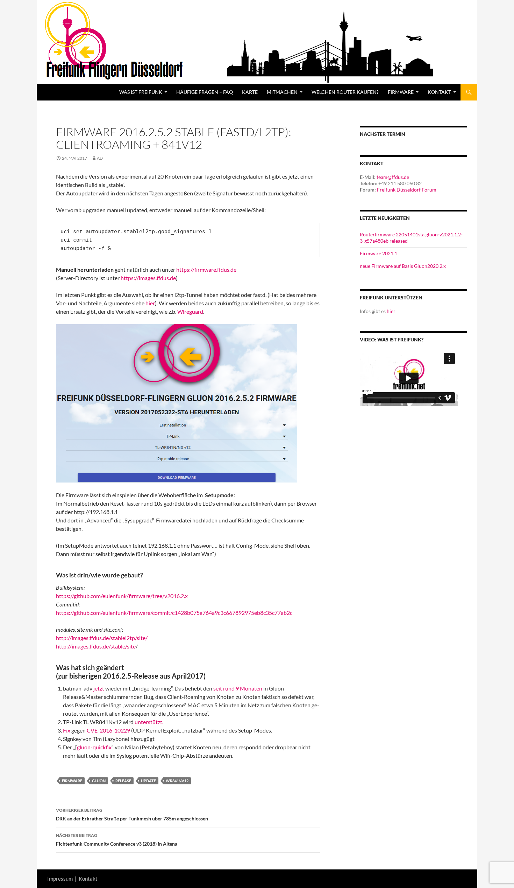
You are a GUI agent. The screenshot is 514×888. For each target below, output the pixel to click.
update (148, 780)
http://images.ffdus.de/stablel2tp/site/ (102, 637)
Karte (250, 92)
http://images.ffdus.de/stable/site (96, 646)
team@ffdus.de (393, 177)
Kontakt (88, 878)
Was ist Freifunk (140, 92)
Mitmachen (282, 92)
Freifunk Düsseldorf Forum (406, 190)
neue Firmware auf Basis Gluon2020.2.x (403, 266)
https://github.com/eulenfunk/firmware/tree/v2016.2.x (122, 595)
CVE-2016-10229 (108, 730)
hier (150, 303)
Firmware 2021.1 (378, 253)
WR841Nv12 (177, 780)
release (123, 780)
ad (100, 158)
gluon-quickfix (94, 747)
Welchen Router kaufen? (345, 92)
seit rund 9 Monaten (238, 688)
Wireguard (190, 311)
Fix (66, 730)
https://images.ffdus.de (148, 278)
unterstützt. (149, 722)
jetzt (99, 688)
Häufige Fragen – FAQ (204, 92)
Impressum (60, 878)
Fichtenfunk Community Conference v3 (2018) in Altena (116, 840)
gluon (99, 780)
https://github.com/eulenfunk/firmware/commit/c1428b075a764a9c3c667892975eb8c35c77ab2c (174, 612)
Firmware (401, 92)
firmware (72, 780)
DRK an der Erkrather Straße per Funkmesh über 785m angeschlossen (132, 814)
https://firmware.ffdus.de (206, 269)
